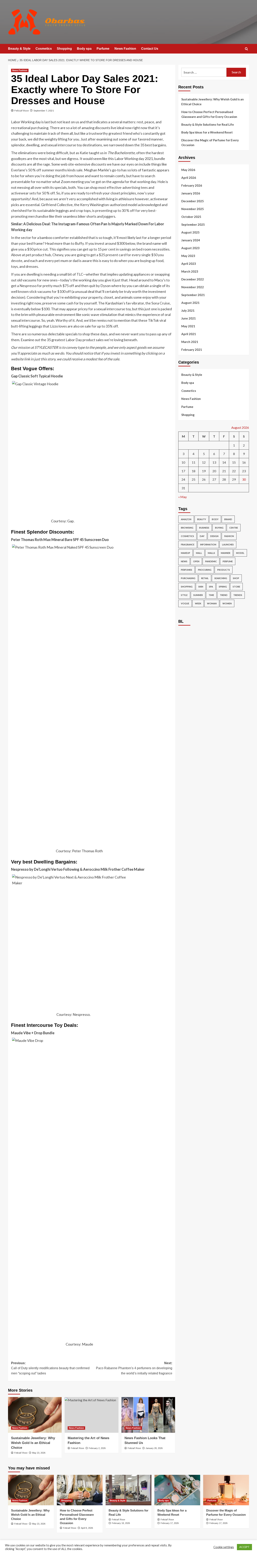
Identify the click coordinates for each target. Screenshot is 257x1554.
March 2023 (189, 271)
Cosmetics (44, 48)
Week (198, 603)
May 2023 (188, 256)
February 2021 (191, 349)
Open (196, 561)
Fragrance (187, 544)
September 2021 (193, 295)
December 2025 (192, 201)
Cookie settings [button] (223, 1547)
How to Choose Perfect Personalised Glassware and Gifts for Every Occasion (209, 114)
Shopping (64, 48)
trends (237, 595)
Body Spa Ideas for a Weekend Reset (207, 132)
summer (198, 595)
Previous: (50, 1368)
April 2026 (188, 177)
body (215, 519)
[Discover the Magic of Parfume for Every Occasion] (226, 1490)
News (184, 561)
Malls (211, 553)
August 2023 (190, 248)
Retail (205, 578)
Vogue (185, 603)
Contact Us (149, 48)
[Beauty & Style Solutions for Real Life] (128, 1490)
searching (220, 578)
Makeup (185, 553)
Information (208, 544)
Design (214, 536)
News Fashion (125, 48)
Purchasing (188, 578)
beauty (201, 519)
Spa (211, 586)
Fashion (229, 536)
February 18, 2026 (121, 1523)
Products (223, 569)
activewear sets (23, 193)
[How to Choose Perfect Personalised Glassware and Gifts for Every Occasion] (80, 1490)
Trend (223, 595)
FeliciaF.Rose (21, 110)
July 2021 (188, 310)
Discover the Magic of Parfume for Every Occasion (210, 142)
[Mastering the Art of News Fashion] (91, 1415)
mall (199, 553)
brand (228, 519)
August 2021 (190, 302)
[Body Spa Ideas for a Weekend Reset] (177, 1490)
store (236, 586)
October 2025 (191, 216)
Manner (225, 553)
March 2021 (189, 342)
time (211, 595)
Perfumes (186, 569)
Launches (228, 544)
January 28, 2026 (154, 1448)
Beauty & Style (19, 48)
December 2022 (192, 279)
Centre (233, 527)
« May (182, 497)
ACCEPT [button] (244, 1547)
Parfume (103, 48)
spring (223, 586)
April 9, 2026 (87, 1528)
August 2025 (190, 232)
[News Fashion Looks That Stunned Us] (148, 1415)
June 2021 (188, 318)
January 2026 (190, 193)
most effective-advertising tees (123, 187)
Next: (134, 1368)
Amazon (186, 519)
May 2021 (188, 326)
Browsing (187, 527)
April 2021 (188, 334)
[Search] (246, 49)
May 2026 (188, 170)
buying (219, 527)
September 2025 (193, 224)
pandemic (211, 561)
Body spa (84, 48)
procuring (204, 569)
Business (204, 527)
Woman (212, 603)
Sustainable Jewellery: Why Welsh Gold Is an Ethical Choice (33, 1443)
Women (227, 603)
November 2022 (192, 287)
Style (184, 595)
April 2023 (188, 263)
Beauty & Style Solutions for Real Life (207, 124)
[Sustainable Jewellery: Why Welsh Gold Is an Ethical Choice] (35, 1415)
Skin (200, 586)
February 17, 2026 (170, 1523)
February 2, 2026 (97, 1448)
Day (202, 536)
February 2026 (191, 185)
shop (236, 578)
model (240, 553)
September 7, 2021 (44, 110)
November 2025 (192, 209)
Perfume (228, 561)
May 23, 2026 (38, 1453)
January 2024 (190, 240)
